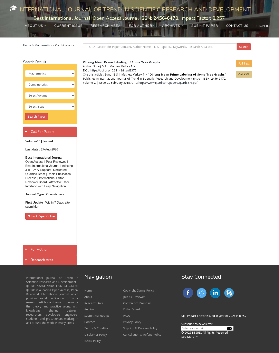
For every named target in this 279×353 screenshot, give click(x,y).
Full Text (244, 63)
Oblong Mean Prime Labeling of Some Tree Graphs (121, 62)
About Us (34, 25)
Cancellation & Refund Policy (142, 334)
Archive (89, 309)
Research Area (105, 25)
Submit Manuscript (96, 315)
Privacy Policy (132, 322)
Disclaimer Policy (95, 334)
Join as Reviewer (134, 297)
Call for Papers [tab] (43, 131)
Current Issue (68, 25)
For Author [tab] (39, 249)
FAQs (126, 315)
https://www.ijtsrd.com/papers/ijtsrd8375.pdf (167, 83)
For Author (140, 25)
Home (27, 45)
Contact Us (237, 25)
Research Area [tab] (42, 260)
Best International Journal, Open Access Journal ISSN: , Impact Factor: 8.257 (129, 18)
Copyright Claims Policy (138, 290)
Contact (89, 322)
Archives (171, 25)
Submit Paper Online (41, 216)
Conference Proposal (137, 303)
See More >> (189, 337)
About (88, 297)
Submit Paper (204, 25)
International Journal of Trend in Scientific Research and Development (134, 9)
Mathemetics (43, 45)
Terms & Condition (96, 328)
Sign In (263, 26)
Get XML (244, 74)
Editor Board (131, 309)
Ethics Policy (92, 341)
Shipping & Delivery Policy (140, 328)
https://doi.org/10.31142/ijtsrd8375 (113, 70)
